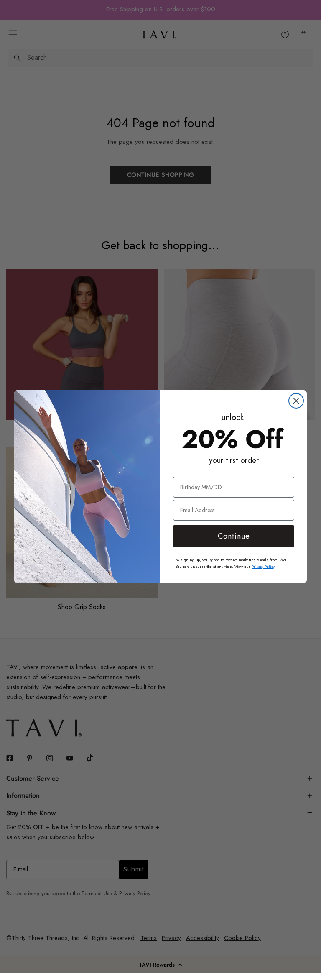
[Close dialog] (296, 400)
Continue (234, 536)
